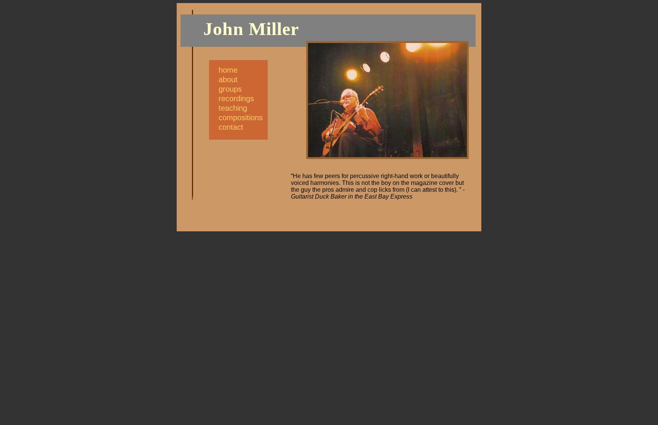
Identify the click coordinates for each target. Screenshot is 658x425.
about (228, 79)
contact (231, 127)
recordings (236, 98)
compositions (241, 117)
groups (230, 89)
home (228, 70)
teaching (233, 108)
